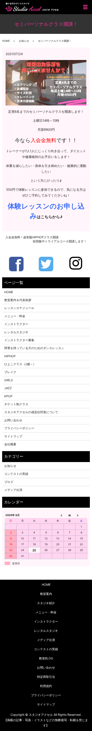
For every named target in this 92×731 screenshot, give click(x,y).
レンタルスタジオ (16, 332)
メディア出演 (13, 490)
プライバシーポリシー (19, 428)
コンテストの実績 (16, 474)
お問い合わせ (13, 420)
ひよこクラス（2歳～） (20, 364)
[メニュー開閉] (85, 7)
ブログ (8, 482)
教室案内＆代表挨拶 (17, 300)
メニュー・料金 (14, 316)
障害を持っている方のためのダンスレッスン (34, 348)
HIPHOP (10, 356)
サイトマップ (13, 436)
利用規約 (46, 686)
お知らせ (24, 40)
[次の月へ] (81, 515)
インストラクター (16, 324)
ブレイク (10, 372)
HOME (6, 40)
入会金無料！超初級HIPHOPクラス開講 (32, 237)
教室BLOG (46, 658)
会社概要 (10, 444)
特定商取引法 (46, 676)
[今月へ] (70, 515)
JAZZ (8, 388)
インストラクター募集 (19, 340)
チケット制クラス (16, 404)
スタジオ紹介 (46, 603)
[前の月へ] (58, 515)
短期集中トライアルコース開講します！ (60, 241)
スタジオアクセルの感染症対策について (31, 412)
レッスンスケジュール (19, 308)
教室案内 (46, 594)
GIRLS (8, 380)
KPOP (8, 396)
